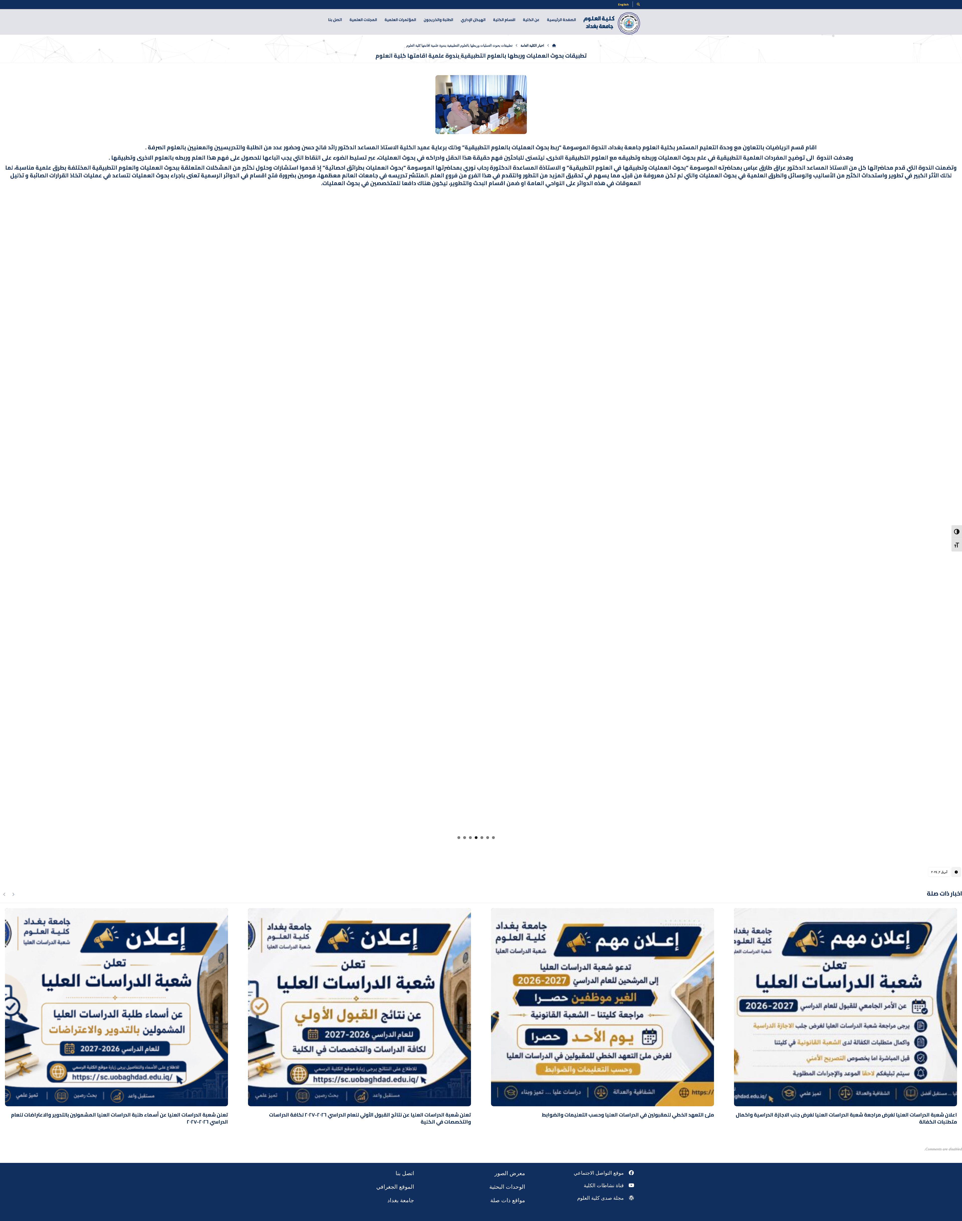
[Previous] (13, 878)
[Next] (4, 878)
